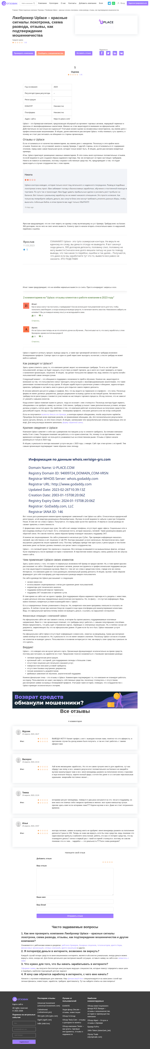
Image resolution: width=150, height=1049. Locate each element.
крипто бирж (116, 945)
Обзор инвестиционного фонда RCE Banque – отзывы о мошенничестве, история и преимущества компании (99, 1011)
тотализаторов (103, 945)
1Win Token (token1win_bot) (99, 1030)
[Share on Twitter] (109, 53)
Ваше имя (41, 897)
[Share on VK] (122, 53)
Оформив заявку (28, 968)
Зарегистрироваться (137, 3)
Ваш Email (41, 905)
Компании (42, 3)
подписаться (24, 1042)
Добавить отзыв (44, 859)
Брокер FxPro (93, 1027)
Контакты (72, 3)
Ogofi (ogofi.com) (44, 1020)
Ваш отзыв (42, 866)
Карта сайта (17, 1004)
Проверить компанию (23, 53)
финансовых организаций (32, 948)
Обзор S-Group (68, 1016)
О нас (63, 3)
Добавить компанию (87, 3)
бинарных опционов (87, 945)
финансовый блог (75, 979)
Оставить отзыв (84, 53)
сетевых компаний (52, 948)
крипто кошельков (69, 948)
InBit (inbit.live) (43, 1024)
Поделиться (103, 50)
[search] (34, 3)
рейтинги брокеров (70, 945)
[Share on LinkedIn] (116, 53)
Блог (101, 3)
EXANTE (66, 1006)
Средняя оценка (17, 40)
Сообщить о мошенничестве (50, 53)
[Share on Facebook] (102, 53)
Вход (123, 3)
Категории (53, 3)
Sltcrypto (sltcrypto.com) (47, 1016)
